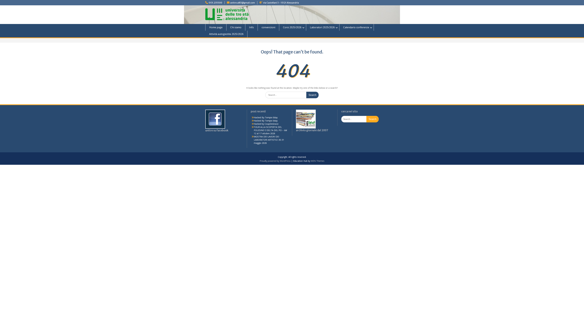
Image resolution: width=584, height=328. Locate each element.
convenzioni (268, 27)
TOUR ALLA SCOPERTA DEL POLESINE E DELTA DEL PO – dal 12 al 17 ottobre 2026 (270, 130)
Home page (215, 27)
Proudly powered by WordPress (275, 160)
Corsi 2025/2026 (292, 27)
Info (251, 27)
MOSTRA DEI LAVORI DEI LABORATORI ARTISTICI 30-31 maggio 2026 (269, 139)
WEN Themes (317, 160)
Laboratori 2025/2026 (322, 27)
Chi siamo (235, 27)
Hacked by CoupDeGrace (266, 123)
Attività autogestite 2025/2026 (226, 34)
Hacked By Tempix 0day (266, 117)
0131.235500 (215, 2)
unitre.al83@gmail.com (242, 2)
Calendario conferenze (356, 27)
